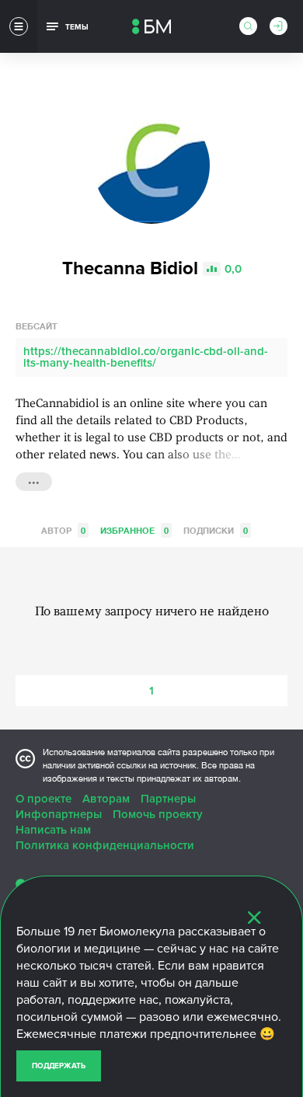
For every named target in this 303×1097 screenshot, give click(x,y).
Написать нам (53, 830)
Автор (63, 530)
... (34, 480)
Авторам (106, 799)
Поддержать (58, 1066)
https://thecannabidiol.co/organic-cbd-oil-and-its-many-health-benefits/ (145, 357)
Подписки (215, 530)
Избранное (134, 530)
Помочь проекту (158, 814)
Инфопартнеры (59, 814)
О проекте (43, 799)
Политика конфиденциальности (105, 845)
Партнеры (168, 799)
